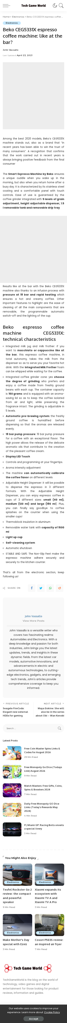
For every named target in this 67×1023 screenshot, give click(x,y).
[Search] (60, 5)
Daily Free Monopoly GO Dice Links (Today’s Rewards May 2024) (41, 807)
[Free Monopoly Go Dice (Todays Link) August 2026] (12, 772)
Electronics (12, 23)
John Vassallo (10, 50)
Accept (33, 1018)
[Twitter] (41, 588)
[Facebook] (31, 588)
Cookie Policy (52, 1012)
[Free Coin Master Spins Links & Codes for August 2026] (12, 753)
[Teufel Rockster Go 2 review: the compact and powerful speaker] (17, 875)
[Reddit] (59, 588)
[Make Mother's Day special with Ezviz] (17, 925)
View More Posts (33, 620)
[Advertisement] (33, 95)
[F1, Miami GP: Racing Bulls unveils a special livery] (12, 829)
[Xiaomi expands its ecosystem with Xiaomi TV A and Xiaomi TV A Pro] (49, 875)
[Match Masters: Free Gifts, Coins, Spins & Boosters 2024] (12, 790)
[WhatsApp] (50, 588)
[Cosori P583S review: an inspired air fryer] (49, 925)
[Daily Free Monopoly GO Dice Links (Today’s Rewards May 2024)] (12, 810)
